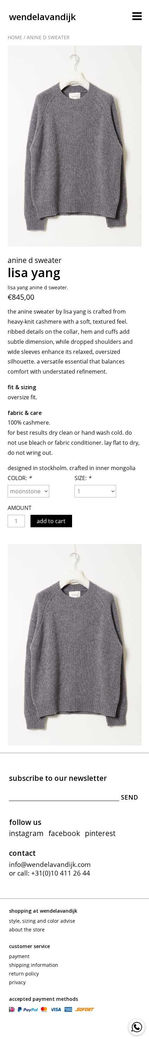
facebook (64, 833)
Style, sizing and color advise (42, 921)
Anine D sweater (48, 37)
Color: (20, 478)
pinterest (100, 833)
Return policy (24, 973)
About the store (27, 929)
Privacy (17, 982)
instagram (26, 833)
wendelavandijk (42, 16)
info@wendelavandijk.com (50, 864)
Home (15, 37)
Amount (20, 508)
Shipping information (33, 965)
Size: (82, 478)
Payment (19, 956)
